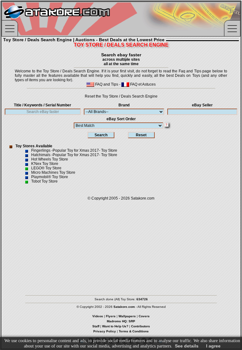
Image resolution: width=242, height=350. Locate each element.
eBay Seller (202, 105)
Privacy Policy (104, 331)
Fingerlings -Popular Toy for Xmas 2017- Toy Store (74, 150)
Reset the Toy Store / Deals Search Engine (121, 96)
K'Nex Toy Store (44, 163)
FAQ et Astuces (142, 84)
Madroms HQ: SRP (121, 321)
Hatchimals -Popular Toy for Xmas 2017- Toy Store (74, 155)
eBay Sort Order (121, 119)
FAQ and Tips (106, 84)
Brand (124, 105)
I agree (213, 345)
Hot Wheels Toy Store (49, 159)
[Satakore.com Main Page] (71, 19)
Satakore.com (142, 198)
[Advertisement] (121, 245)
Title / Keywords (42, 105)
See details (187, 345)
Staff (95, 326)
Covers (144, 316)
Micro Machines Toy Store (53, 172)
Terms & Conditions (134, 331)
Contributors (140, 326)
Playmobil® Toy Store (49, 177)
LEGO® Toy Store (46, 168)
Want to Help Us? (115, 326)
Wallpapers (127, 316)
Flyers (111, 316)
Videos (97, 316)
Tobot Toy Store (44, 181)
